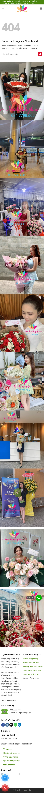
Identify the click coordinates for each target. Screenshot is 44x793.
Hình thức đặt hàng (30, 659)
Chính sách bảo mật (31, 674)
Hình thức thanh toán (31, 663)
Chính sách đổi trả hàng (32, 670)
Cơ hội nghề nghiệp (10, 757)
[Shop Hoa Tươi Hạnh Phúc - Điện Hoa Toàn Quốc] (22, 8)
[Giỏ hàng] (41, 8)
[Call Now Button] (39, 598)
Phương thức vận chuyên (33, 666)
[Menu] (3, 8)
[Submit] (40, 54)
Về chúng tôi (8, 749)
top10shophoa (9, 765)
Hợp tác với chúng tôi (11, 753)
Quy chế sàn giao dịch (11, 761)
